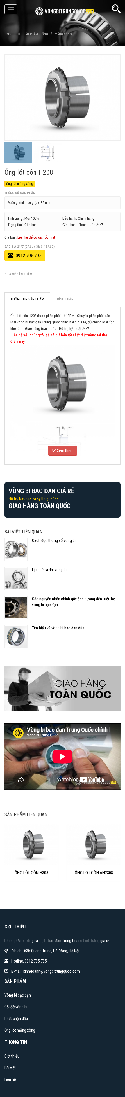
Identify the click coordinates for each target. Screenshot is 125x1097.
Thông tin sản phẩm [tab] (27, 299)
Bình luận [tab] (65, 299)
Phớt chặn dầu (16, 1018)
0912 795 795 (28, 255)
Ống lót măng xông (19, 184)
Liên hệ (10, 1079)
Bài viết (10, 1067)
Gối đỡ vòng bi (15, 1007)
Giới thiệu (11, 1056)
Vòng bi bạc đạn (17, 995)
